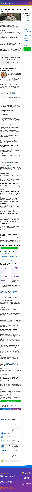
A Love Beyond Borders (2, 415)
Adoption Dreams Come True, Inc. (3, 433)
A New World (3, 417)
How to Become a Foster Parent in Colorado (27, 19)
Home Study (17, 117)
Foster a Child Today (4, 487)
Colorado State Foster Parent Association (10, 363)
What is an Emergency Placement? (9, 260)
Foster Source (7, 352)
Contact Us (3, 489)
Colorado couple (11, 322)
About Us (11, 487)
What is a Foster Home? (7, 254)
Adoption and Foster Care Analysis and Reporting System (9, 292)
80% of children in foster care (6, 33)
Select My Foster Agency (10, 401)
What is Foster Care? (6, 253)
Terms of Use (12, 488)
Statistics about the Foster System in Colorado (27, 37)
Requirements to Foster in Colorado (27, 24)
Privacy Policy (6, 488)
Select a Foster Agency (27, 49)
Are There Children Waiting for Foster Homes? (11, 256)
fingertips (13, 93)
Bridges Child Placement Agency (3, 451)
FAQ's (1, 488)
